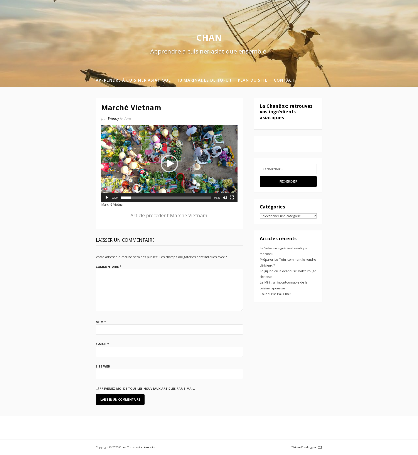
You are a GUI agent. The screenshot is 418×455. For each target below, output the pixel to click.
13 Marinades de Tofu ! (204, 80)
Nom (101, 322)
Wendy (113, 118)
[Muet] (225, 197)
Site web (103, 366)
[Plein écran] (232, 197)
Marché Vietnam (168, 215)
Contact (284, 80)
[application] (169, 163)
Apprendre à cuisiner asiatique (133, 80)
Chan (209, 37)
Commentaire (108, 267)
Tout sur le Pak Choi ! (275, 294)
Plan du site (252, 80)
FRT (320, 447)
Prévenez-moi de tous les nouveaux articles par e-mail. (147, 388)
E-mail (102, 344)
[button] (169, 163)
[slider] (166, 197)
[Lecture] (107, 197)
